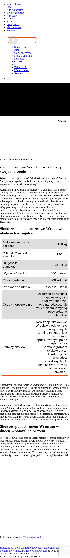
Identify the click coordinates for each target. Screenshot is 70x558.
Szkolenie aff (7, 547)
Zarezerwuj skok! (33, 537)
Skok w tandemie (15, 12)
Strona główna (14, 4)
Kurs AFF (12, 15)
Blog (9, 7)
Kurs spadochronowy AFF (29, 547)
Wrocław (50, 410)
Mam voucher (14, 27)
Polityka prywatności (11, 550)
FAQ (9, 21)
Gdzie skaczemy (15, 9)
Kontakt (11, 30)
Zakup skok (13, 24)
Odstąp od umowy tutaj (35, 550)
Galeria (10, 18)
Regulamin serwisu (54, 547)
